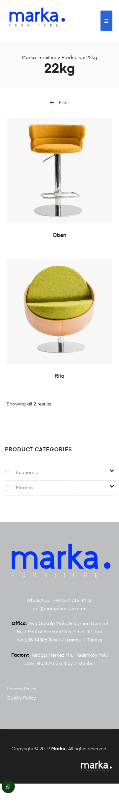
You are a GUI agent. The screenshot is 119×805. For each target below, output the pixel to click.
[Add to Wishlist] (104, 126)
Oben (59, 235)
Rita (59, 376)
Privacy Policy (21, 689)
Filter (64, 103)
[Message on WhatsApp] (8, 786)
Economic (27, 472)
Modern (24, 488)
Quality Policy (21, 698)
